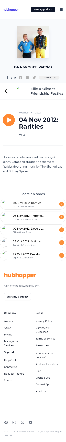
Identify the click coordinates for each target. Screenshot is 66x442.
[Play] (9, 120)
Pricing (8, 334)
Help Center (11, 360)
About (7, 327)
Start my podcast (43, 9)
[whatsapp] (27, 78)
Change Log (43, 377)
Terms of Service (45, 338)
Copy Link (47, 77)
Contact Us (10, 367)
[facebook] (21, 78)
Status (8, 380)
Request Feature (14, 373)
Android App (43, 384)
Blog (38, 371)
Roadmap (41, 391)
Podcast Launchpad (47, 364)
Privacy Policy (44, 321)
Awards (8, 321)
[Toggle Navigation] (61, 9)
